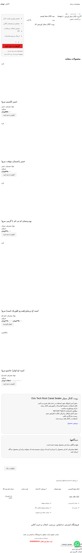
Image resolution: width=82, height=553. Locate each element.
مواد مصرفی (73, 13)
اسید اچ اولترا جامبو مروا (13, 370)
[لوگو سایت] (41, 4)
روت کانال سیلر (8, 54)
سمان (3, 226)
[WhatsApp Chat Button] (77, 544)
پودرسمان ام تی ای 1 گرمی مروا (17, 221)
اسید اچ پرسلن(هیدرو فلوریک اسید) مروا (20, 311)
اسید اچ (4, 316)
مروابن (4, 109)
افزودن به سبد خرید (12, 46)
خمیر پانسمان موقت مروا (13, 161)
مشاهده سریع (4, 119)
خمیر (3, 106)
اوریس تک (15, 54)
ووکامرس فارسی (38, 538)
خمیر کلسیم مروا (9, 101)
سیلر (67, 13)
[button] (9, 115)
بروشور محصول (72, 423)
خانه (79, 13)
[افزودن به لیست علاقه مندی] (4, 97)
